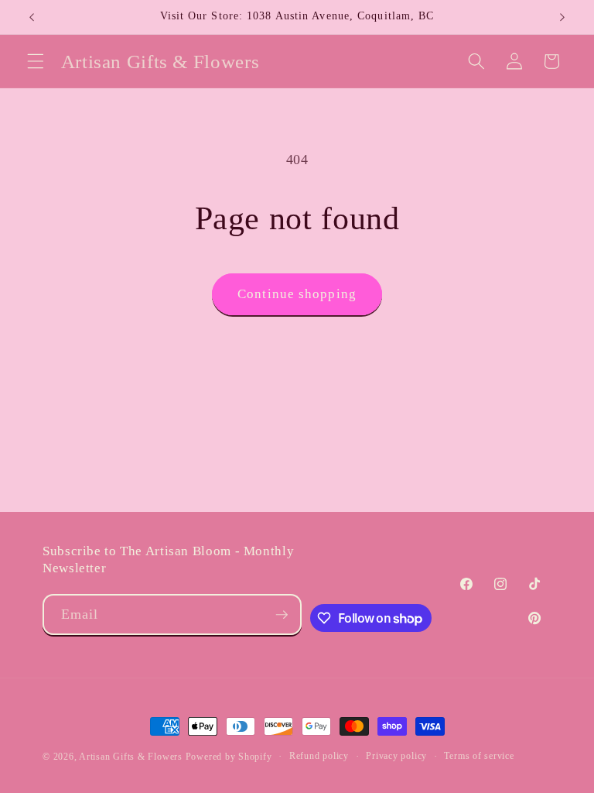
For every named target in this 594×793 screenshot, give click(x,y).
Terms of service (479, 755)
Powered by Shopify (229, 756)
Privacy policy (396, 755)
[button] (35, 61)
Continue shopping (297, 294)
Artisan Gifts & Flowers (131, 756)
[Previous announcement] (32, 17)
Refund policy (319, 755)
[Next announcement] (562, 17)
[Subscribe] (281, 615)
